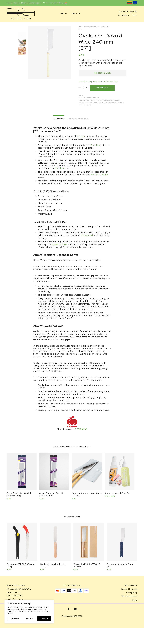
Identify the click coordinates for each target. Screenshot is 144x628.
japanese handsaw (113, 100)
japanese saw (83, 102)
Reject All (29, 619)
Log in (134, 600)
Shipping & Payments (129, 589)
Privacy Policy (131, 593)
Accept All (44, 619)
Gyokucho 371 (94, 100)
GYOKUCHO (80, 429)
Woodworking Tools (90, 26)
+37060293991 (129, 11)
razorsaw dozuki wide (116, 102)
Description (58, 119)
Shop (64, 13)
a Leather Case (59, 244)
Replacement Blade (102, 73)
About (76, 13)
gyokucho (85, 100)
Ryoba (105, 174)
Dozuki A (95, 145)
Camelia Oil (87, 235)
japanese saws (93, 102)
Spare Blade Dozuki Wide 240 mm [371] (19, 494)
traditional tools (85, 105)
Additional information (78, 119)
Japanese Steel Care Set (117, 493)
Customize (15, 619)
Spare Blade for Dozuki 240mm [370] (51, 494)
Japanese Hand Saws (92, 97)
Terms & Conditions (129, 596)
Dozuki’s (80, 136)
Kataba (94, 174)
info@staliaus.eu (18, 599)
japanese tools (103, 102)
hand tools (103, 100)
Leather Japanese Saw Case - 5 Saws (86, 494)
